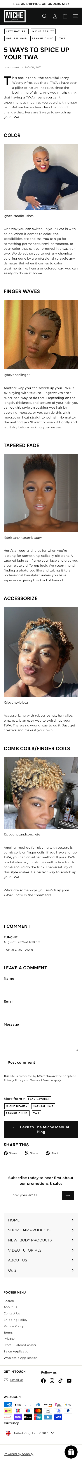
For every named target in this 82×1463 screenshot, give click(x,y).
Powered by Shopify (18, 1454)
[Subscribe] (68, 1195)
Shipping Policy (15, 1319)
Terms (8, 1332)
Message (11, 1024)
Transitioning (43, 38)
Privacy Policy (13, 1080)
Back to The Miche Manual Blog (44, 1129)
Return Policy (14, 1326)
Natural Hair (16, 38)
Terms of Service (41, 1080)
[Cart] (65, 16)
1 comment (12, 67)
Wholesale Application (21, 1357)
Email (9, 1001)
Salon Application (17, 1351)
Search (9, 1301)
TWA (62, 38)
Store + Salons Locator (20, 1345)
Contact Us (12, 1313)
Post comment (21, 1062)
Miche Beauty (43, 31)
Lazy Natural (16, 31)
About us (10, 1307)
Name (9, 978)
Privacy (9, 1338)
